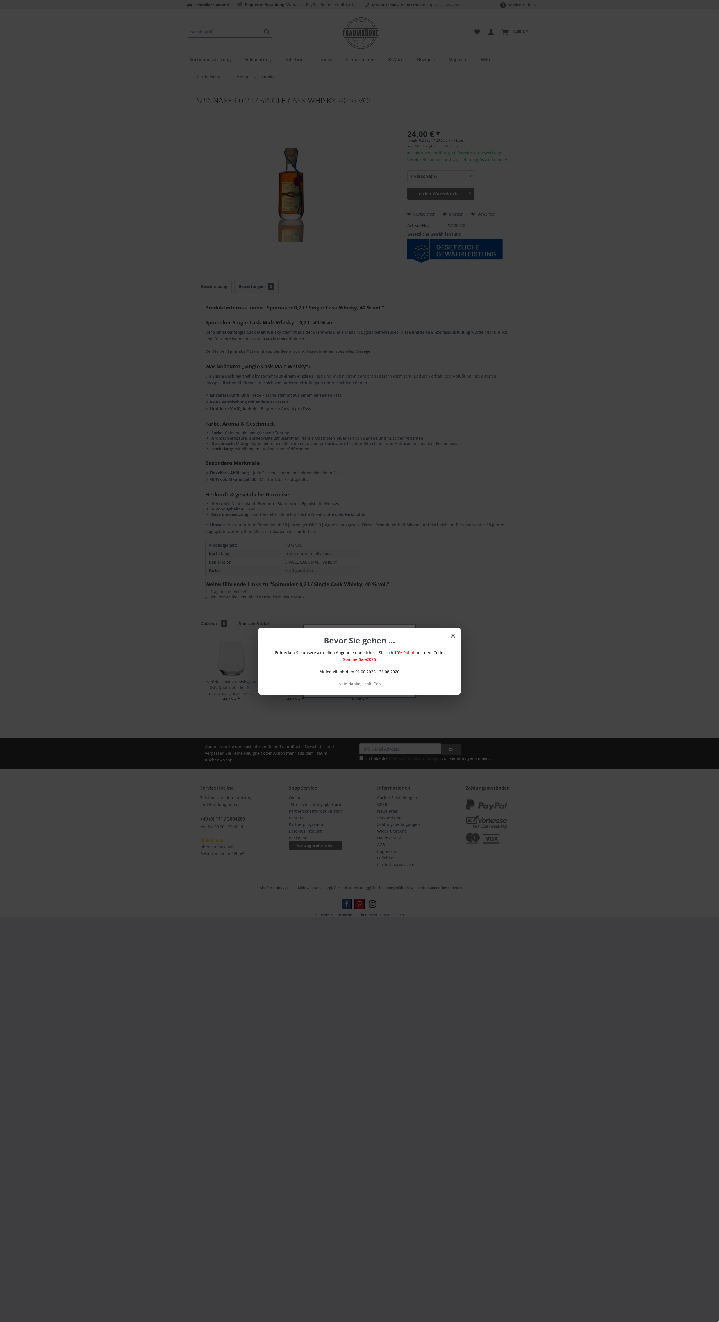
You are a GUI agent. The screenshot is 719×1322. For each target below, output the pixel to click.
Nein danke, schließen (359, 683)
